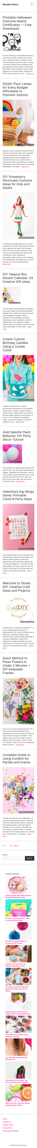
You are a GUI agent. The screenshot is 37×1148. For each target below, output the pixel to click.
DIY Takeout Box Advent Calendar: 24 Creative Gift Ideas (18, 277)
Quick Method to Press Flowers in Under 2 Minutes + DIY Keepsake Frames (16, 665)
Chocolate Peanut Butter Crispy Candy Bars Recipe (16, 1036)
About (5, 1119)
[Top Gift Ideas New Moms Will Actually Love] (18, 1047)
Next (16, 845)
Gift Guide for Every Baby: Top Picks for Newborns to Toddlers (16, 1081)
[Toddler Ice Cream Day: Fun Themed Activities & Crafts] (18, 953)
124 (11, 845)
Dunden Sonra (10, 4)
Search (5, 855)
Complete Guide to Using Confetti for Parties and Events (16, 758)
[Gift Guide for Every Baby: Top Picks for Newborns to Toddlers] (18, 1070)
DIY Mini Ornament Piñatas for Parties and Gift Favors (16, 942)
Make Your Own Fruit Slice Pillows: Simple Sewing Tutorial (17, 1104)
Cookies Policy (8, 1125)
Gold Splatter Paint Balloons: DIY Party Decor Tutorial (17, 435)
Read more (30, 73)
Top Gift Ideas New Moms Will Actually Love (16, 1058)
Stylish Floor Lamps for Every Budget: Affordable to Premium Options (17, 89)
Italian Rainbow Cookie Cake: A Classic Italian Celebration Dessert (17, 1013)
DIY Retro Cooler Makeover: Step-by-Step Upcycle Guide (17, 919)
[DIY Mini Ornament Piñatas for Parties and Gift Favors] (18, 930)
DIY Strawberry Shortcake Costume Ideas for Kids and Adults (17, 182)
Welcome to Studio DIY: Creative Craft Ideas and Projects (17, 586)
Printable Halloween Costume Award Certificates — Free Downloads (17, 23)
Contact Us (7, 1122)
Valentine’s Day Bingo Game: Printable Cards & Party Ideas (18, 495)
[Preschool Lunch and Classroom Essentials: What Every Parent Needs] (18, 976)
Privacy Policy (8, 1128)
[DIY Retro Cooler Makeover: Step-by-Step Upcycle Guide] (18, 908)
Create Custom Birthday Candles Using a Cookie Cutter (15, 344)
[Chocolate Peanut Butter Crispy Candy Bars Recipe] (18, 1024)
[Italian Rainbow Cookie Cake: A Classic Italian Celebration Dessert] (18, 1001)
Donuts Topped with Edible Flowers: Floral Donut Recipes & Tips (18, 896)
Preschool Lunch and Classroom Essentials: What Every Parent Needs (17, 989)
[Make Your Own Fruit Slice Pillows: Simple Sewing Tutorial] (18, 1092)
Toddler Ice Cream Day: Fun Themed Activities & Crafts (15, 965)
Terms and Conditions (11, 1131)
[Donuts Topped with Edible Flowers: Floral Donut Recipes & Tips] (18, 885)
